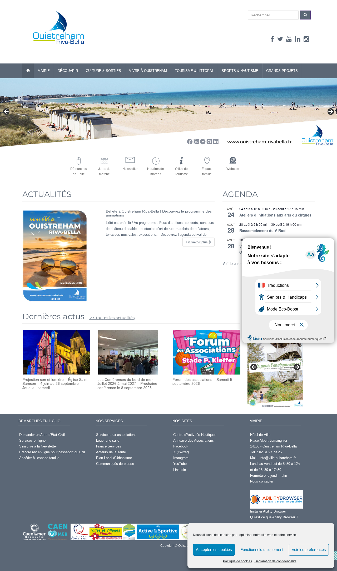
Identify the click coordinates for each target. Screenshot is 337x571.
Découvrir (68, 71)
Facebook (180, 446)
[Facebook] (272, 39)
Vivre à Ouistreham (148, 71)
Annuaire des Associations (193, 440)
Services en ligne (32, 440)
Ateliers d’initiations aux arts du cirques (275, 215)
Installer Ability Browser (268, 511)
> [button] (330, 112)
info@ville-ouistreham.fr (278, 458)
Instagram (181, 458)
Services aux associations (116, 435)
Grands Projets (282, 71)
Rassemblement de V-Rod (262, 230)
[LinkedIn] (297, 39)
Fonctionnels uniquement (261, 549)
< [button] (7, 112)
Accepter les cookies (214, 549)
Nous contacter (261, 481)
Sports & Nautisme (240, 71)
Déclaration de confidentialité (275, 561)
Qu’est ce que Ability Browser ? (274, 517)
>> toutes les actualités (112, 317)
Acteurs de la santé (111, 452)
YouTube (180, 464)
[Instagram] (306, 39)
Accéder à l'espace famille (39, 458)
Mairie (44, 71)
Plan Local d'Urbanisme (114, 458)
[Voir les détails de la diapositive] (275, 368)
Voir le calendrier (236, 263)
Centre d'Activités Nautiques (194, 435)
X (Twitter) (181, 452)
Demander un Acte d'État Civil (42, 435)
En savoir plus (197, 242)
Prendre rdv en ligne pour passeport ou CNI (52, 452)
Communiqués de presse (115, 464)
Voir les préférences (309, 549)
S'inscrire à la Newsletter (38, 446)
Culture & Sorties (103, 71)
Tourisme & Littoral (194, 71)
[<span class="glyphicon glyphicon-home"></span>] (28, 70)
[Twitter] (280, 39)
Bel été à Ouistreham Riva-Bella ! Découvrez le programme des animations (159, 213)
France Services (108, 446)
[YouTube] (289, 39)
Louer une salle (107, 440)
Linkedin (179, 470)
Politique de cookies (237, 561)
